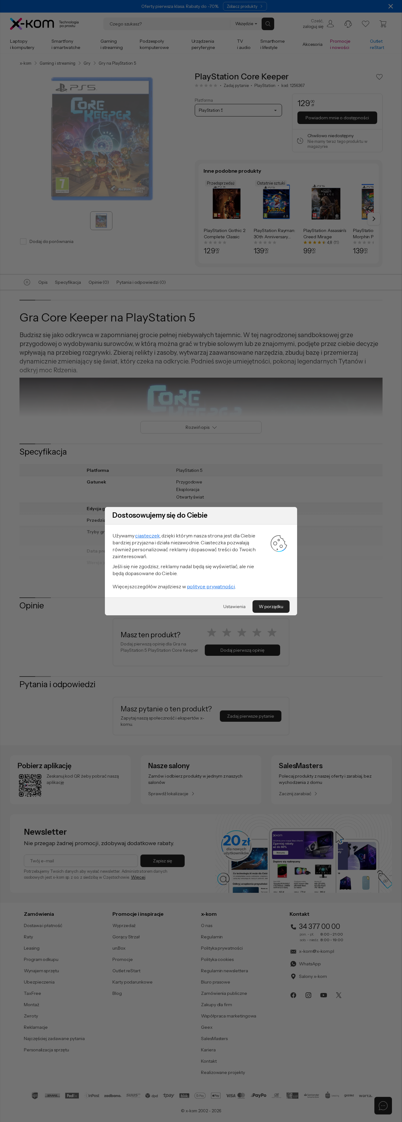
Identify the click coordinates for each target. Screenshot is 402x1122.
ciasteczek (147, 535)
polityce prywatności (211, 586)
